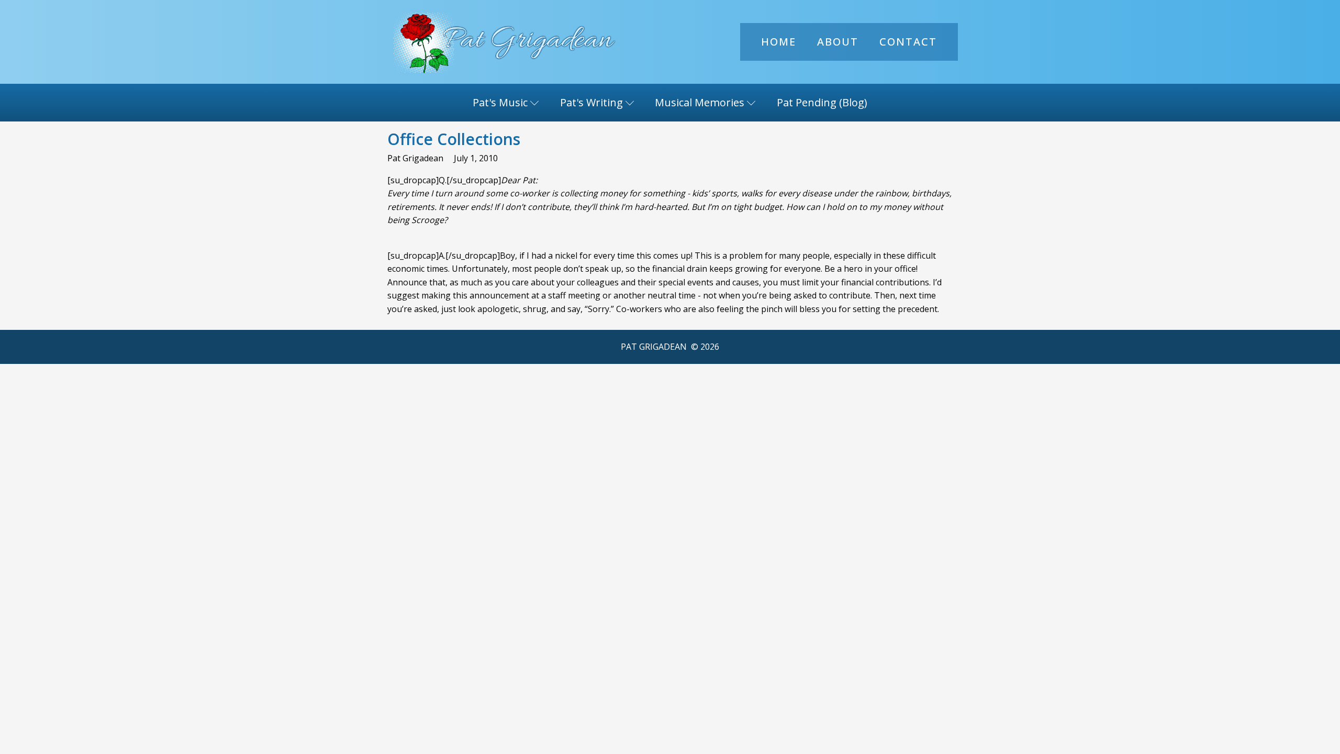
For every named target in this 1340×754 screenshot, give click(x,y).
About (837, 42)
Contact (908, 42)
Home (778, 42)
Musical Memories (699, 102)
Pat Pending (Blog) (822, 102)
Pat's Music (500, 102)
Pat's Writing (591, 102)
